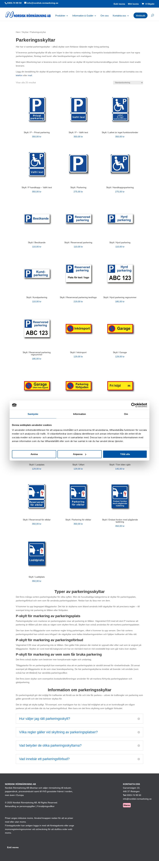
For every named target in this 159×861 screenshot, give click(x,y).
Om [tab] (126, 414)
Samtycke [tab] (33, 414)
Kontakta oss (119, 16)
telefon (19, 75)
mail (30, 75)
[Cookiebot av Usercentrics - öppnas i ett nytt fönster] (133, 405)
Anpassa (77, 454)
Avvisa (34, 454)
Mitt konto (133, 4)
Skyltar (25, 32)
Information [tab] (79, 414)
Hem (18, 32)
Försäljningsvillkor (46, 806)
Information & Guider (82, 16)
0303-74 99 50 (14, 3)
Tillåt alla (125, 454)
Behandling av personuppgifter (20, 806)
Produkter (60, 16)
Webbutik (140, 15)
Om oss (104, 16)
